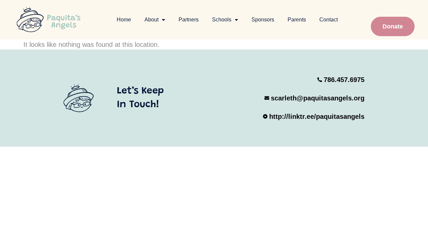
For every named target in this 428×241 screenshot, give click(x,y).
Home (124, 19)
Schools (221, 19)
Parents (297, 19)
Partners (189, 19)
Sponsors (262, 19)
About (151, 19)
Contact (328, 19)
